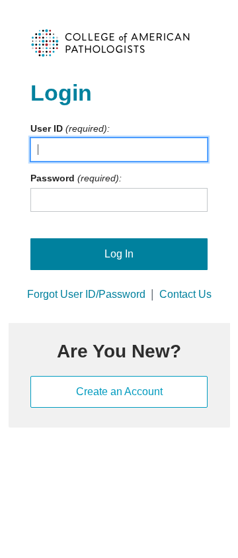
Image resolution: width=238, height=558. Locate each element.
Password (52, 178)
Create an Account (119, 391)
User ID (46, 128)
